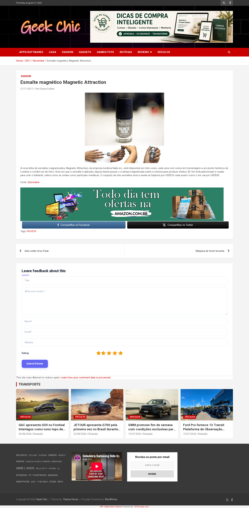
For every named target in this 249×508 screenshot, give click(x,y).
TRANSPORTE (29, 384)
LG (58, 468)
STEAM (52, 482)
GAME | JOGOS (25, 468)
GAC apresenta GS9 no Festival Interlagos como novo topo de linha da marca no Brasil (42, 429)
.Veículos (163, 52)
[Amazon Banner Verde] (122, 189)
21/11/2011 (26, 88)
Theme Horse (70, 499)
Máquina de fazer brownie (210, 250)
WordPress (111, 499)
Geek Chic (41, 499)
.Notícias (125, 52)
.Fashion (67, 52)
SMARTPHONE (22, 482)
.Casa (52, 52)
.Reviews (143, 52)
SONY (33, 482)
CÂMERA (52, 455)
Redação (38, 433)
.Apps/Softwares (31, 52)
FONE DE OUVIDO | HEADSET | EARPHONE (44, 461)
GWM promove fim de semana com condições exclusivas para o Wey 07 (151, 429)
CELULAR (33, 455)
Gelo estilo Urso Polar (37, 250)
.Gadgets (84, 52)
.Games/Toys (105, 52)
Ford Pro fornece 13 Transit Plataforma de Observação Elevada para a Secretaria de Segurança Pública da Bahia (204, 431)
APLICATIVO (21, 455)
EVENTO (61, 455)
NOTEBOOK (21, 475)
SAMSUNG (53, 475)
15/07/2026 (134, 433)
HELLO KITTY (41, 468)
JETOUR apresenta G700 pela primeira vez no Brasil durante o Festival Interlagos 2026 (97, 429)
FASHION (31, 231)
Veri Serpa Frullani (45, 88)
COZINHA (42, 455)
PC (30, 475)
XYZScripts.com (141, 507)
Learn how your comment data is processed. (86, 377)
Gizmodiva (33, 182)
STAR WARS (42, 482)
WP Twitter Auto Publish (111, 507)
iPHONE (52, 468)
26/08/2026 (25, 433)
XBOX (60, 481)
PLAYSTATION (39, 475)
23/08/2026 (80, 433)
